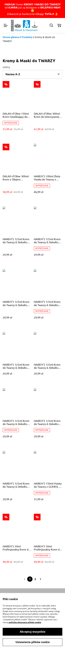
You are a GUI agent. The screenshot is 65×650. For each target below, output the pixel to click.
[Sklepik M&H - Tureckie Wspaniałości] (24, 25)
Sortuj (6, 67)
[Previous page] (24, 579)
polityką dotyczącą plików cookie (25, 622)
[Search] (51, 25)
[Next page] (40, 579)
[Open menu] (6, 25)
